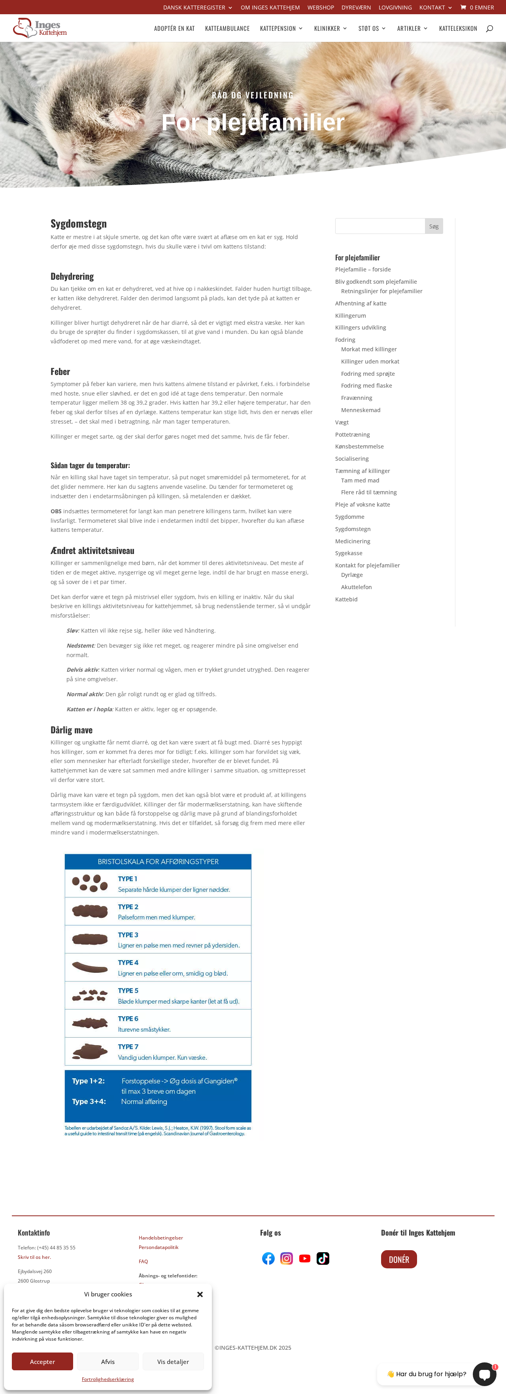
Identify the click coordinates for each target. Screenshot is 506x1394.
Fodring (345, 339)
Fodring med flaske (366, 385)
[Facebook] (269, 1262)
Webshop (321, 8)
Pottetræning (352, 434)
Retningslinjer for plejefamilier (382, 291)
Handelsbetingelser (161, 1237)
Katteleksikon (458, 28)
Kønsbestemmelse (359, 446)
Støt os (369, 28)
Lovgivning (395, 8)
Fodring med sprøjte (368, 373)
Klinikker (327, 28)
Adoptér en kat (174, 28)
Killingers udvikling (360, 327)
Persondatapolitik (159, 1247)
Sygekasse (349, 553)
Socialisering (352, 458)
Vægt (342, 422)
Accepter (42, 1362)
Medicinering (352, 541)
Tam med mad (360, 480)
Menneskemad (361, 410)
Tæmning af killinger (362, 471)
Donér (399, 1259)
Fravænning (356, 397)
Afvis (108, 1362)
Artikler (409, 28)
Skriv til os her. (34, 1257)
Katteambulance (227, 28)
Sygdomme (349, 516)
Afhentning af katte (361, 303)
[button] (200, 1294)
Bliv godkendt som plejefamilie (376, 281)
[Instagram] (286, 1262)
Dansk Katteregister (194, 8)
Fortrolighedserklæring (108, 1379)
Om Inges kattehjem (270, 8)
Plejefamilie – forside (363, 269)
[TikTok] (322, 1262)
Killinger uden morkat (370, 361)
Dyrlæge (352, 574)
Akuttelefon (356, 587)
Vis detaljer (173, 1362)
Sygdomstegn (353, 529)
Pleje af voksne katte (362, 504)
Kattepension (278, 28)
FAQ (143, 1261)
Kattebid (346, 599)
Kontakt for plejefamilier (367, 565)
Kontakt (432, 8)
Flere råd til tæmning (369, 492)
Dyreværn (356, 8)
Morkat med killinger (369, 349)
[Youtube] (304, 1262)
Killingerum (350, 315)
